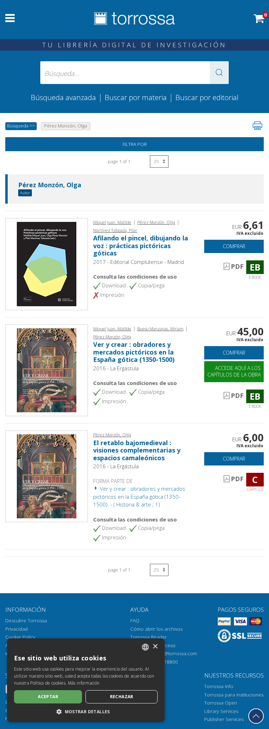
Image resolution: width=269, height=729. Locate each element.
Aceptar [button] (48, 697)
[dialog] (86, 680)
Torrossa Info (218, 686)
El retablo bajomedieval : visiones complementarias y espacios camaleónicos (136, 450)
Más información (84, 683)
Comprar (234, 246)
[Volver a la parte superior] (256, 716)
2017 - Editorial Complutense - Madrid (138, 261)
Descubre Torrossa (26, 620)
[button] (219, 72)
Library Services (221, 711)
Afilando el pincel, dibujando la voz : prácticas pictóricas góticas (140, 245)
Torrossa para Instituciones (233, 695)
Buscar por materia (136, 97)
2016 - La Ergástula (116, 368)
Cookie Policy (20, 637)
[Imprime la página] (257, 125)
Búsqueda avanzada (63, 97)
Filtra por (135, 144)
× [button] (155, 646)
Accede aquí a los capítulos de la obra (234, 371)
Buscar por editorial (207, 97)
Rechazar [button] (121, 697)
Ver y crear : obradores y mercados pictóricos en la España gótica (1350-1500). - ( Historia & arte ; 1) (139, 496)
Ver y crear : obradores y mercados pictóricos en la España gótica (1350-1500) (133, 352)
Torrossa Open (220, 703)
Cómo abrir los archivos (156, 629)
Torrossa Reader (148, 637)
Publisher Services (223, 719)
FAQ (134, 620)
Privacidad (16, 629)
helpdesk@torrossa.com (170, 653)
